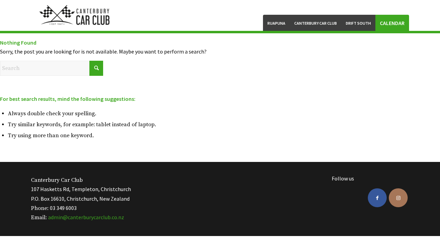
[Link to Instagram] (398, 197)
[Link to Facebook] (377, 197)
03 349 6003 (63, 207)
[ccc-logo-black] (75, 15)
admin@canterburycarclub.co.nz (86, 217)
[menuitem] (276, 23)
